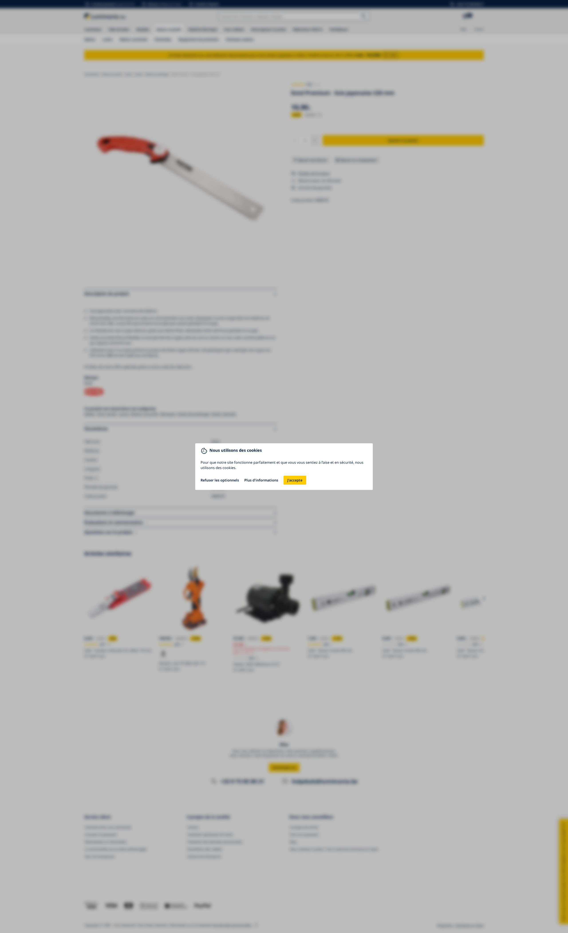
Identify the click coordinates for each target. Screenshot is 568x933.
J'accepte (294, 480)
